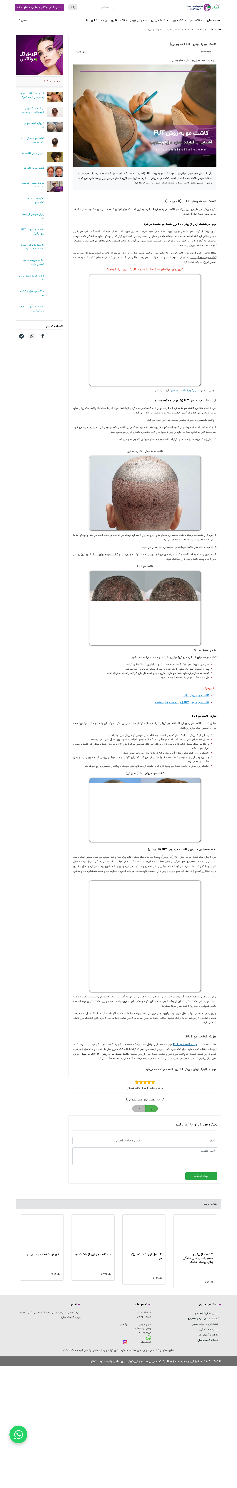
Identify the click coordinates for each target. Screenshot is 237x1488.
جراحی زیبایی (137, 20)
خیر (138, 1109)
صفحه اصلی (213, 20)
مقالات (123, 20)
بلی (151, 1109)
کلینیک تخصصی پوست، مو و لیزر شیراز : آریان (145, 1361)
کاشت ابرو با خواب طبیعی (205, 1324)
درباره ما (104, 20)
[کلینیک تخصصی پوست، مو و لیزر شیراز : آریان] (203, 7)
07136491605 (144, 1317)
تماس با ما (91, 20)
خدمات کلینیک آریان (207, 1340)
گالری (114, 20)
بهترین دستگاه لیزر (208, 1329)
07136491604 (144, 1313)
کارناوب (92, 1361)
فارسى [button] (24, 20)
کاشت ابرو (178, 20)
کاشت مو (195, 20)
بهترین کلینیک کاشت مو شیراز (185, 390)
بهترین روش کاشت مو (206, 1313)
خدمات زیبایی (158, 20)
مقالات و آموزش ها (208, 1335)
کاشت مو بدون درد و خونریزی (202, 1319)
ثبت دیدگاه (201, 1176)
